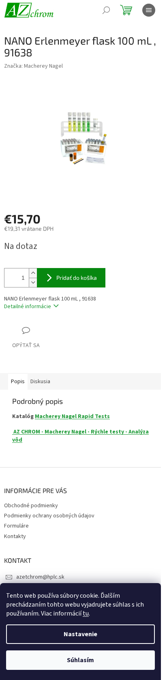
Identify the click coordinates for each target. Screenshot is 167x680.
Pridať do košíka (76, 277)
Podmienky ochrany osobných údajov (49, 516)
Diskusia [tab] (40, 382)
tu (86, 613)
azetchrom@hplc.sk (40, 577)
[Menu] (149, 10)
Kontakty (15, 536)
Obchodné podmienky (31, 506)
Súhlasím (80, 660)
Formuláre (16, 526)
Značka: (33, 66)
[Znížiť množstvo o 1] (33, 282)
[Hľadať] (106, 10)
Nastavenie (80, 634)
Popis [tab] (18, 382)
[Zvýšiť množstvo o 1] (33, 273)
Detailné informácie (27, 306)
